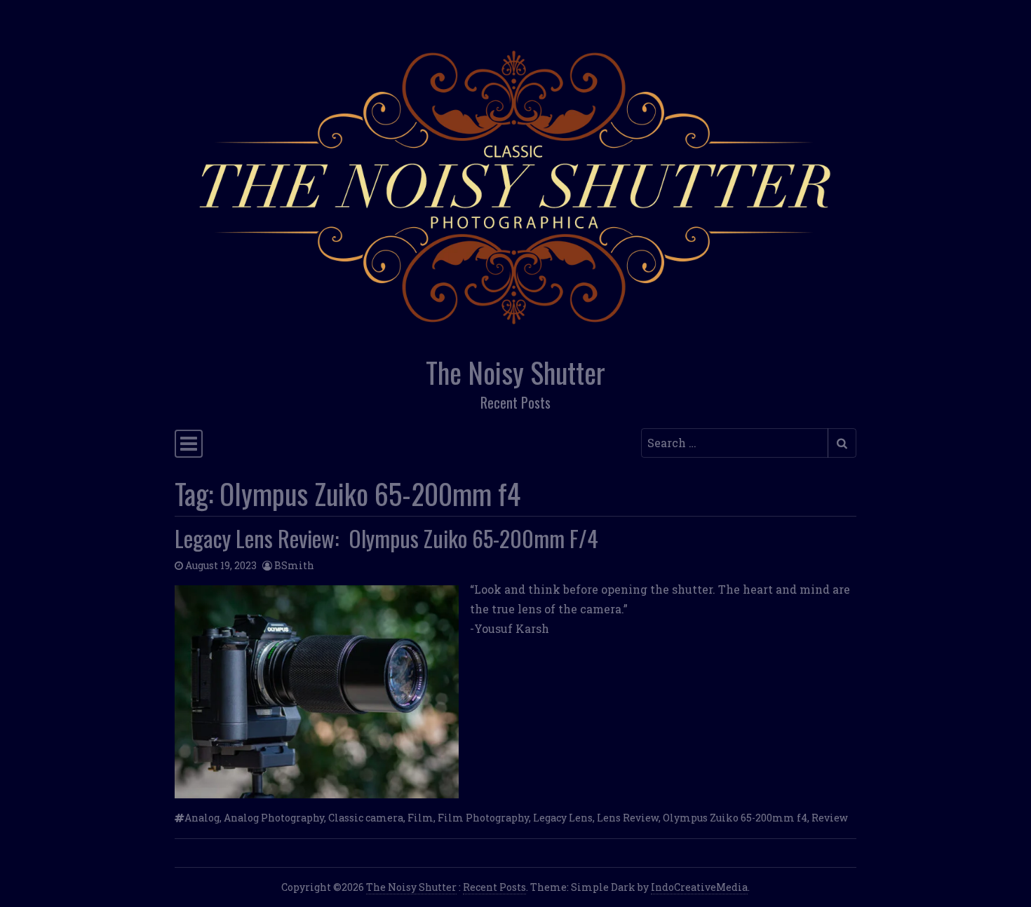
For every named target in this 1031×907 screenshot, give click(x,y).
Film (420, 817)
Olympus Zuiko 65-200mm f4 (735, 817)
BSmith (294, 565)
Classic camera (365, 817)
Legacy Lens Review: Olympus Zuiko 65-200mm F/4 (386, 537)
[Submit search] (842, 443)
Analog (202, 817)
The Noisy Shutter (515, 372)
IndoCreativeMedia (699, 887)
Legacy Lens (563, 817)
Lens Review (628, 817)
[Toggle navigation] (189, 444)
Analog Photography (274, 817)
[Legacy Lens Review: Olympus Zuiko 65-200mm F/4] (317, 691)
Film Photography (483, 817)
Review (829, 817)
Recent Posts (494, 887)
